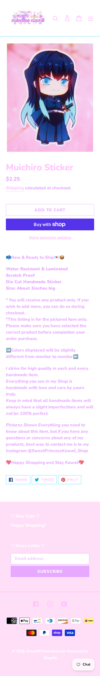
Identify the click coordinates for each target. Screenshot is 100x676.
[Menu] (91, 18)
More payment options (50, 237)
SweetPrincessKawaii (46, 651)
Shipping (15, 188)
